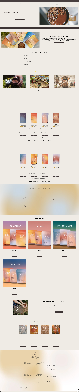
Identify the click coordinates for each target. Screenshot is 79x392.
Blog (24, 373)
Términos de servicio (38, 381)
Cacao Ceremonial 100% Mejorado (27, 363)
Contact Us (50, 381)
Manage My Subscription (38, 373)
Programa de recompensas (39, 374)
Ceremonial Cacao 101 (38, 363)
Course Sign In (37, 376)
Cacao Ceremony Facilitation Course (40, 362)
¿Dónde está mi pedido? (38, 375)
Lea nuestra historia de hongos (27, 376)
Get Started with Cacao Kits (58, 42)
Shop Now (23, 135)
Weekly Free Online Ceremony (39, 364)
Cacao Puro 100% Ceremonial (27, 362)
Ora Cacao (52, 388)
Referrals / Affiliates (26, 374)
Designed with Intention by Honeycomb (56, 388)
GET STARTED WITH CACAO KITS (19, 19)
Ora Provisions (25, 364)
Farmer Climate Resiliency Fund (27, 375)
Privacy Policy (37, 382)
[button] (56, 4)
